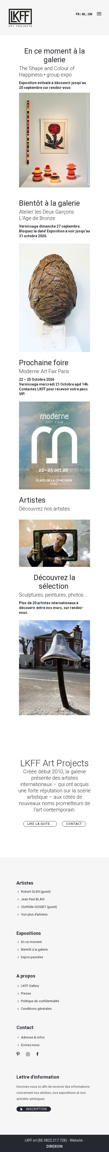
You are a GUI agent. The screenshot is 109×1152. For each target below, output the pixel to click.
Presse (26, 993)
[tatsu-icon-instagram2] (29, 1054)
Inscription (36, 1109)
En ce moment (31, 942)
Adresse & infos (33, 1037)
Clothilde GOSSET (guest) (39, 907)
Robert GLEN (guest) (36, 891)
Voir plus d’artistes (34, 914)
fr (78, 14)
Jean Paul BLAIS (32, 899)
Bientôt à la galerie (34, 949)
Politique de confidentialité (40, 1001)
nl (84, 14)
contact (74, 824)
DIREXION (54, 1146)
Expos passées (32, 957)
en (90, 14)
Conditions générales (36, 1009)
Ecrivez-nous (30, 1045)
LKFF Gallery (30, 986)
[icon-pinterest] (19, 1054)
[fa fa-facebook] (37, 1054)
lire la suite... (40, 824)
